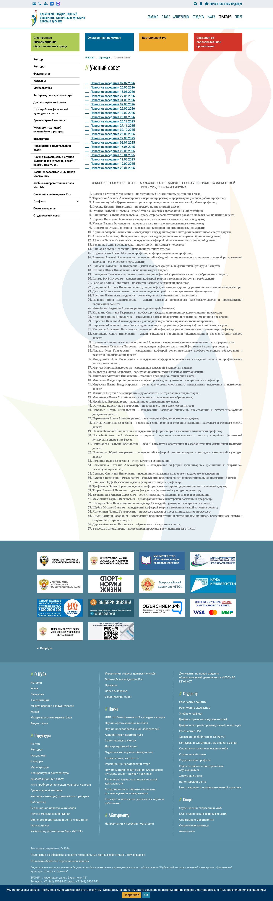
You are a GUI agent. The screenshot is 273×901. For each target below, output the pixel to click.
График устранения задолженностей (203, 719)
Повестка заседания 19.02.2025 (113, 163)
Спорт (238, 16)
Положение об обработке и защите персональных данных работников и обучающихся (88, 854)
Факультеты (38, 755)
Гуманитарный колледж (46, 790)
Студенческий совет (118, 696)
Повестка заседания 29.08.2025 (113, 138)
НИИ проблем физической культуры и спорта (61, 784)
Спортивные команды (194, 825)
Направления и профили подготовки (129, 823)
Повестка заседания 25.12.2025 (113, 121)
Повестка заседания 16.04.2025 (113, 155)
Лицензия (37, 694)
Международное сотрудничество (52, 706)
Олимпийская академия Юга (123, 679)
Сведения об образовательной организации (208, 42)
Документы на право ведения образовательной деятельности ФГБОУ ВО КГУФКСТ (207, 677)
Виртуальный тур (154, 38)
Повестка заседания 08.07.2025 (113, 142)
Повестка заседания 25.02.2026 (113, 108)
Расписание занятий (193, 702)
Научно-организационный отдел (126, 723)
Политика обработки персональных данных (60, 861)
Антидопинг (187, 831)
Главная (153, 16)
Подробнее (131, 895)
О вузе (166, 16)
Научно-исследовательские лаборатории (132, 729)
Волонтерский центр (192, 781)
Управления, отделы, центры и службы (130, 673)
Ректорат (37, 749)
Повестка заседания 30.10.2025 (113, 130)
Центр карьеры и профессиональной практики (210, 787)
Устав (34, 688)
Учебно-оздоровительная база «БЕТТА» (57, 831)
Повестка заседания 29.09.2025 (113, 134)
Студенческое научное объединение (129, 752)
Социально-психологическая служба (203, 748)
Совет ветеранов (116, 691)
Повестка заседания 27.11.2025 (113, 125)
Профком (111, 685)
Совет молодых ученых (120, 740)
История (36, 682)
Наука (211, 16)
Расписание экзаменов (194, 707)
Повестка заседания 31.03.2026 (113, 100)
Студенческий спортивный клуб (200, 808)
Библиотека (38, 802)
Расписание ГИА (190, 731)
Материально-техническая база (51, 717)
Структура (225, 16)
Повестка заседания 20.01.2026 (113, 117)
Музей (35, 711)
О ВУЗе (40, 674)
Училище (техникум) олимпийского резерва (60, 796)
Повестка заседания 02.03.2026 (113, 104)
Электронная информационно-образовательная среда (50, 42)
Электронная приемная (104, 38)
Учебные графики (190, 713)
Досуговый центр (190, 775)
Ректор (35, 744)
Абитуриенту (181, 16)
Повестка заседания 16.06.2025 (113, 147)
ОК (146, 895)
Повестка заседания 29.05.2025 (113, 151)
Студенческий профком (195, 760)
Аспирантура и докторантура (50, 773)
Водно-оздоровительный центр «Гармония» (59, 819)
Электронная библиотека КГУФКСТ (202, 736)
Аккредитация (40, 700)
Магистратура (40, 767)
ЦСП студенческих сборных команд (203, 813)
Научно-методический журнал (50, 813)
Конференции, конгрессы (122, 758)
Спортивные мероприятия (196, 819)
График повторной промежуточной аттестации (210, 725)
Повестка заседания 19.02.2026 (113, 113)
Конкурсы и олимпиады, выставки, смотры (208, 742)
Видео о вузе (39, 723)
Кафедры (37, 761)
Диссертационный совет (47, 779)
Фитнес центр (40, 825)
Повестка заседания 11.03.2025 (113, 159)
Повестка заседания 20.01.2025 (113, 168)
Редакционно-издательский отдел (53, 808)
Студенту (198, 16)
